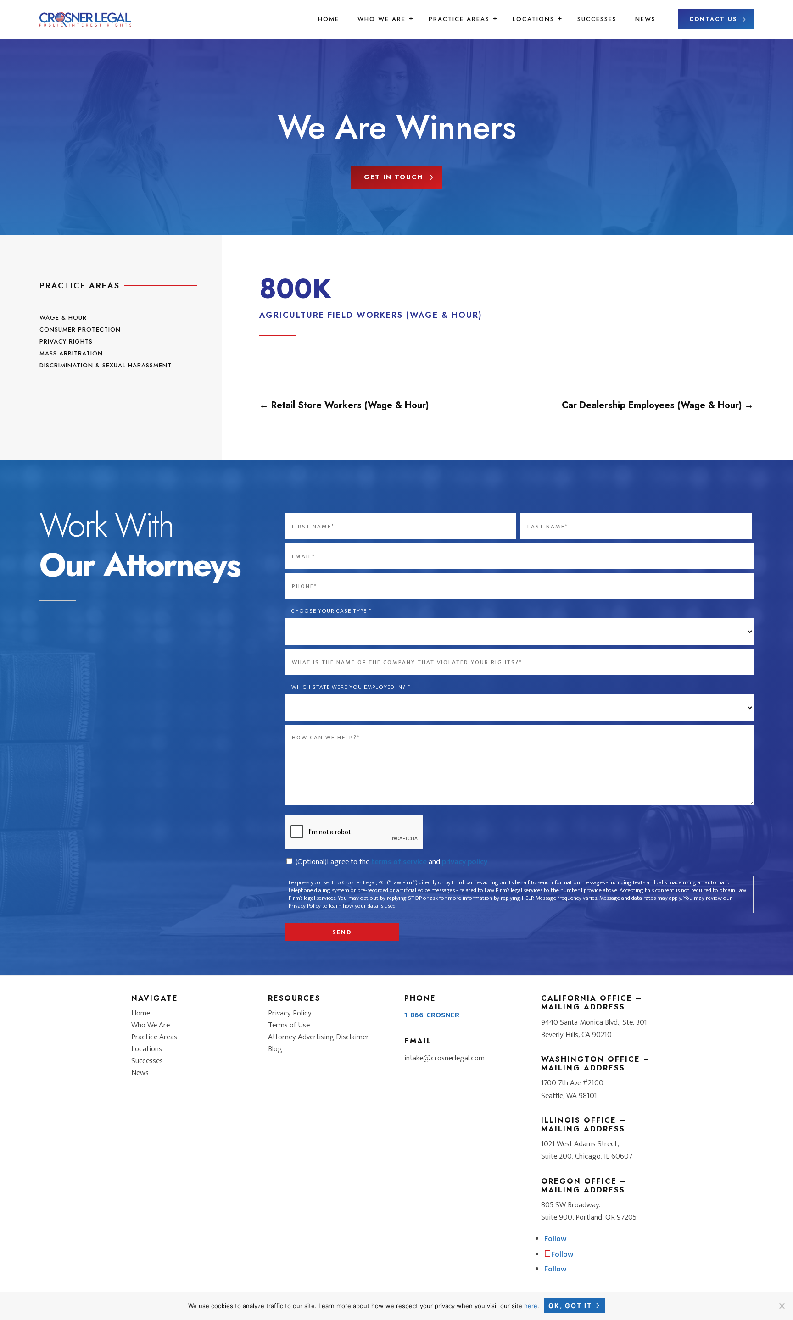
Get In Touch (393, 177)
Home (328, 19)
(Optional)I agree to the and (391, 861)
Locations (533, 19)
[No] (781, 1305)
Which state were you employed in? (350, 687)
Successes (597, 19)
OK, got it (570, 1305)
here (530, 1305)
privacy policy (464, 861)
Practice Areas (459, 19)
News (645, 19)
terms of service (399, 861)
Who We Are (381, 19)
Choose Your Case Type (331, 611)
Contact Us (713, 19)
